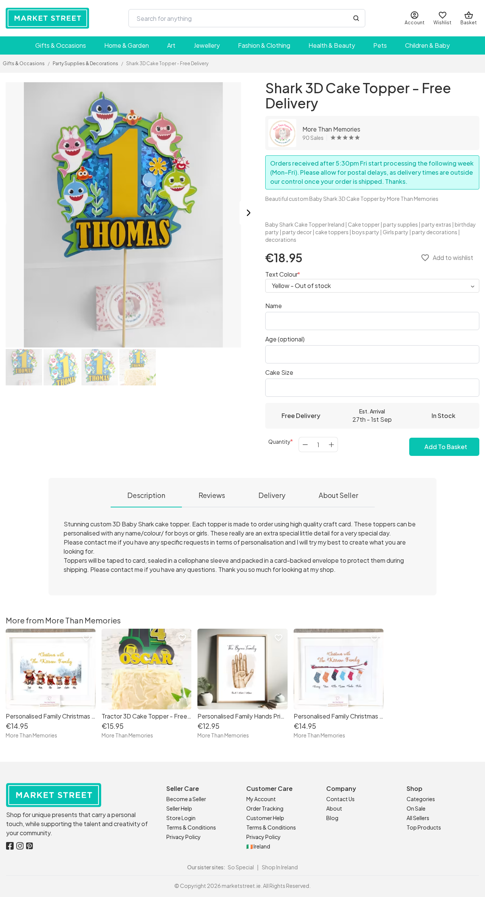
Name (273, 306)
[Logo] (47, 18)
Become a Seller (186, 798)
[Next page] (248, 214)
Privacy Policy (183, 836)
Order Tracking (264, 808)
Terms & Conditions (191, 827)
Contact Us (340, 798)
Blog (332, 817)
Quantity (279, 441)
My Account (261, 798)
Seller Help (179, 808)
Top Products (424, 827)
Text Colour (281, 274)
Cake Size (279, 372)
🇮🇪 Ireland (258, 846)
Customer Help (265, 817)
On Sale (416, 808)
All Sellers (418, 817)
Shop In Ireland (280, 867)
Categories (421, 798)
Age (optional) (285, 339)
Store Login (181, 817)
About (334, 808)
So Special (241, 867)
